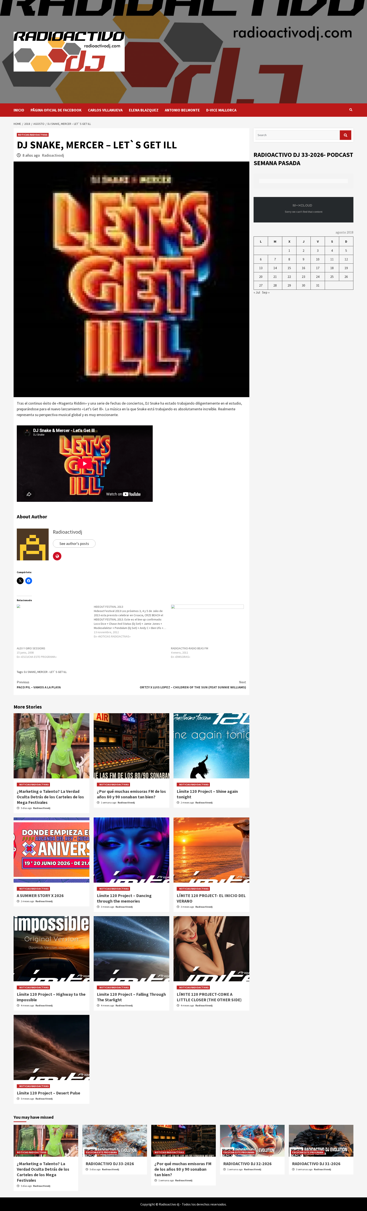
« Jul (257, 292)
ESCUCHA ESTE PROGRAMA (101, 1152)
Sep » (266, 292)
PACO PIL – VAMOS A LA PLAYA (39, 684)
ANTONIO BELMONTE (182, 110)
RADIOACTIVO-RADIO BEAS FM (189, 648)
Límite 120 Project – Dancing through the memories (124, 898)
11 (332, 259)
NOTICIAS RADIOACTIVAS (32, 134)
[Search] (350, 110)
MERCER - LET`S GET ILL (52, 672)
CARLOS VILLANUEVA (105, 110)
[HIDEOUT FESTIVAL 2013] (132, 622)
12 (346, 259)
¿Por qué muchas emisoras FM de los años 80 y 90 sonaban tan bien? (131, 794)
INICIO (19, 110)
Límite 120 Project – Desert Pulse (48, 1093)
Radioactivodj (53, 155)
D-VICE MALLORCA (221, 110)
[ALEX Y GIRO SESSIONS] (53, 625)
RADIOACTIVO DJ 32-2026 (247, 1163)
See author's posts (74, 543)
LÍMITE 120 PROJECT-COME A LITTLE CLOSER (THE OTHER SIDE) (209, 997)
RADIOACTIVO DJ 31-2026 (316, 1163)
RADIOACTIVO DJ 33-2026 (110, 1163)
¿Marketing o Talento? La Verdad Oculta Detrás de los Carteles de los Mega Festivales (50, 797)
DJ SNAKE (30, 672)
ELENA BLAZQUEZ (143, 110)
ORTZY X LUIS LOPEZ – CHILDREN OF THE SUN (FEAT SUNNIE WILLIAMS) (193, 684)
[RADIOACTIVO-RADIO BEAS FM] (207, 625)
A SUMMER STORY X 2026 (40, 895)
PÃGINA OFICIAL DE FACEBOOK (56, 110)
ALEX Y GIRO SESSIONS (31, 648)
